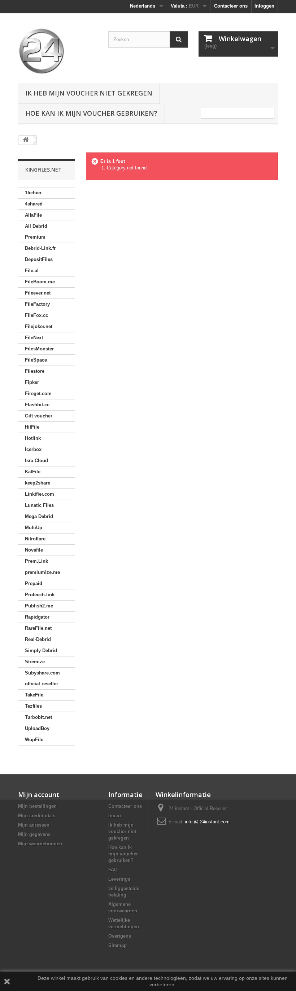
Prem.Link (36, 561)
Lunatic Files (39, 505)
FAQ (113, 869)
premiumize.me (42, 572)
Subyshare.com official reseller (42, 678)
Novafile (34, 550)
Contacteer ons (231, 6)
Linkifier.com (39, 494)
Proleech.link (40, 594)
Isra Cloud (36, 460)
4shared (34, 204)
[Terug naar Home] (25, 140)
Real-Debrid (38, 639)
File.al (32, 270)
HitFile (32, 427)
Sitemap (117, 945)
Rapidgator (37, 617)
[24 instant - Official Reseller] (57, 51)
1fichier (33, 192)
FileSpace (36, 360)
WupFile (34, 739)
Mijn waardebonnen (40, 843)
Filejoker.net (38, 326)
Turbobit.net (38, 717)
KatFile (32, 471)
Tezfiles (33, 706)
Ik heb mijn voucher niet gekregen (88, 93)
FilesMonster (39, 348)
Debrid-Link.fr (40, 248)
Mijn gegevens (34, 834)
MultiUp (33, 527)
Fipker (32, 382)
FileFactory (37, 304)
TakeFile (34, 695)
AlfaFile (33, 215)
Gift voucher (38, 416)
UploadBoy (37, 728)
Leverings (119, 879)
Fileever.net (38, 293)
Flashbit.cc (37, 404)
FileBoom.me (40, 281)
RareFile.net (38, 628)
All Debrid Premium (36, 232)
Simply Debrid (41, 650)
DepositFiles (39, 259)
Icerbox (33, 449)
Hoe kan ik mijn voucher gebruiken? (91, 113)
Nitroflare (35, 538)
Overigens (119, 936)
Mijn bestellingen (37, 806)
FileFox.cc (36, 315)
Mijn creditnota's (36, 815)
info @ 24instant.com (207, 821)
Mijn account (38, 794)
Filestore (34, 371)
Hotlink (33, 438)
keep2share (37, 483)
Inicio (114, 815)
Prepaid (33, 583)
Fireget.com (38, 393)
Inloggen (264, 6)
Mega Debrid (39, 516)
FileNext (34, 337)
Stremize (35, 661)
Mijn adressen (33, 825)
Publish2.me (39, 606)
